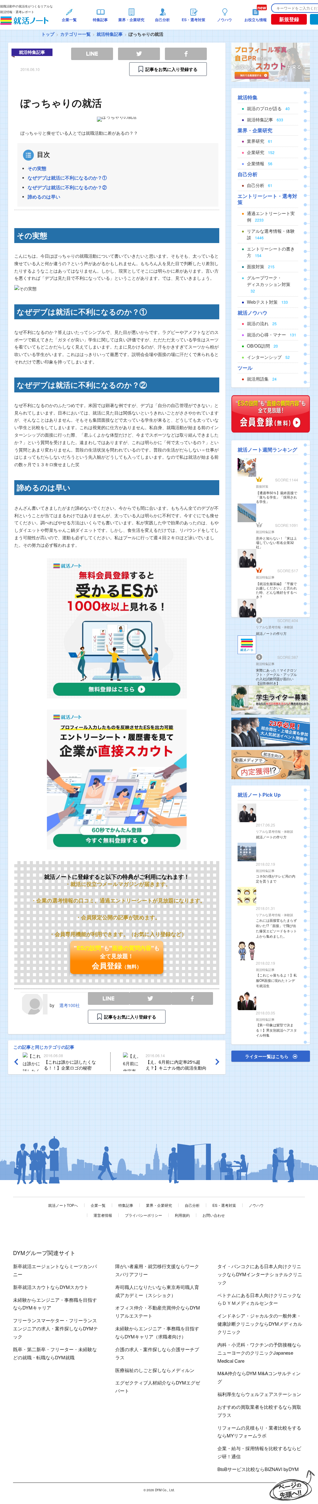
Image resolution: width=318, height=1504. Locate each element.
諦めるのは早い (44, 196)
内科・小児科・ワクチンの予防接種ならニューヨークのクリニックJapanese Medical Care (259, 1352)
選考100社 (69, 1005)
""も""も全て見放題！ (117, 957)
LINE (108, 998)
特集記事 (125, 1205)
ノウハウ (256, 1205)
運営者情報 (102, 1215)
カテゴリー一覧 (75, 34)
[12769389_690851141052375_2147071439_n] (270, 699)
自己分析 (192, 1205)
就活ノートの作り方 (271, 633)
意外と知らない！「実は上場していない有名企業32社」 (276, 542)
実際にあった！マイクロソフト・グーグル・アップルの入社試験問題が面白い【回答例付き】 (276, 677)
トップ (47, 34)
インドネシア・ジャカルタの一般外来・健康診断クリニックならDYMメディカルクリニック (259, 1323)
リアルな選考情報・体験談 (274, 627)
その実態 (37, 168)
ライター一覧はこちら (266, 1056)
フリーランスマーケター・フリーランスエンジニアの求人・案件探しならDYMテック (55, 1328)
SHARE (192, 998)
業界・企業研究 (159, 1205)
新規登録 (289, 19)
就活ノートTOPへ (63, 1205)
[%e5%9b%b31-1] (270, 764)
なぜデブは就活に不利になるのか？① (67, 177)
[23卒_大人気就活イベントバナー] (270, 732)
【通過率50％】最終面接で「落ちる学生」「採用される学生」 (276, 497)
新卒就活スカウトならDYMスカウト (51, 1287)
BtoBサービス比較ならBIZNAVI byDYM (258, 1469)
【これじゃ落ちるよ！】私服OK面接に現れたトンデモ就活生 (276, 980)
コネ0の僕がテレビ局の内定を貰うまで (275, 879)
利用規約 (182, 1215)
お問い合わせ (213, 1215)
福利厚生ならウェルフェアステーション (259, 1394)
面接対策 (262, 486)
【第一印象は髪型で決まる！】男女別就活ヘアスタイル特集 (276, 1030)
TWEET (150, 998)
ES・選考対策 (224, 1205)
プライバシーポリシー (143, 1215)
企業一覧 (98, 1205)
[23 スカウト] (270, 62)
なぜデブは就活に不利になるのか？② (67, 187)
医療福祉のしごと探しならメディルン (154, 1370)
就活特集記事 (110, 34)
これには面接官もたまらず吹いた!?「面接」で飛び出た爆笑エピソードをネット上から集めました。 (276, 928)
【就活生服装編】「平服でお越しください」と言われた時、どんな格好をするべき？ (276, 590)
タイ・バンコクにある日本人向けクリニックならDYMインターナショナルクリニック (259, 1274)
